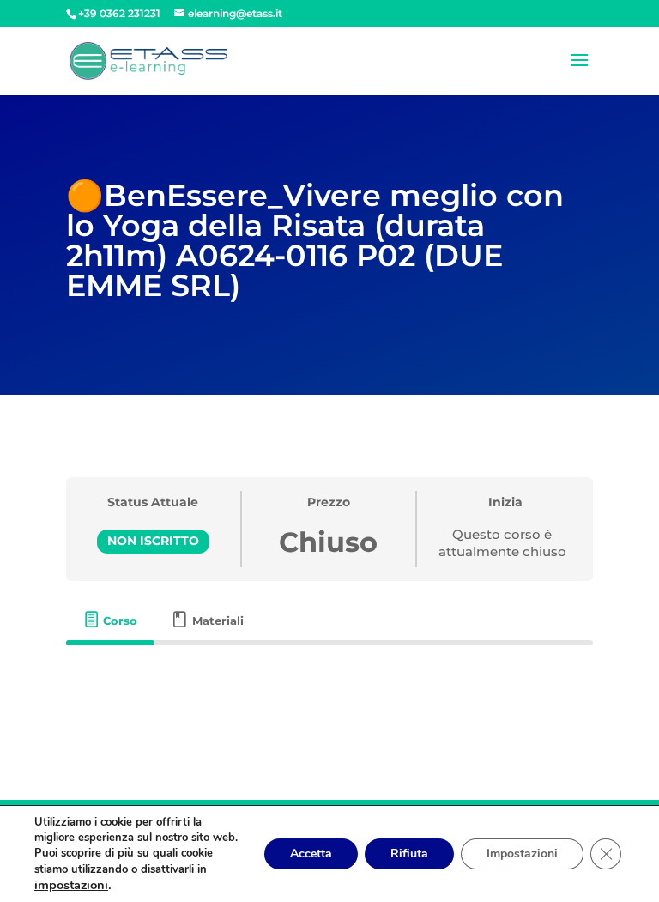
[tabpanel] (329, 688)
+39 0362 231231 (119, 13)
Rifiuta (409, 853)
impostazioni (71, 885)
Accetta (311, 853)
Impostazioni (522, 853)
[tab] (110, 620)
